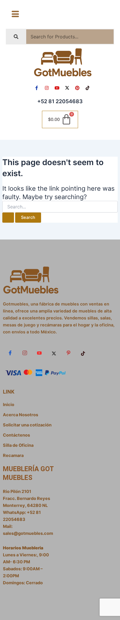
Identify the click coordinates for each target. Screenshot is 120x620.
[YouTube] (39, 353)
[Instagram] (24, 353)
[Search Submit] (8, 217)
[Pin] (68, 353)
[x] (54, 353)
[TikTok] (83, 353)
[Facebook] (10, 353)
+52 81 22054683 (60, 101)
